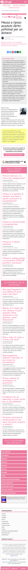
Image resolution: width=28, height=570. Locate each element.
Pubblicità (4, 517)
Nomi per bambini (7, 489)
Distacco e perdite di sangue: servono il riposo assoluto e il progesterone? (13, 197)
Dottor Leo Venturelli (7, 343)
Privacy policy (5, 521)
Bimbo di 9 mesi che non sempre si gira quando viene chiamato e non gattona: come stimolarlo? (13, 314)
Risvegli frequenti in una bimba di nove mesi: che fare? (13, 292)
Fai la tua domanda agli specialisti (14, 441)
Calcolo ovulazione (7, 483)
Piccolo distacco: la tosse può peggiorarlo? (14, 177)
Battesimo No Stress (14, 7)
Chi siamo (4, 515)
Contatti (3, 513)
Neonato (4, 458)
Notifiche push (5, 534)
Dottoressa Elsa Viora (7, 428)
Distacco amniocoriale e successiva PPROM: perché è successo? (14, 260)
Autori (3, 527)
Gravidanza (5, 455)
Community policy (6, 525)
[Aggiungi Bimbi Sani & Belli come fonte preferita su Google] (14, 162)
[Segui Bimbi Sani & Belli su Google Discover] (14, 16)
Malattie (4, 465)
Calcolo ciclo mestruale (9, 493)
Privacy (3, 519)
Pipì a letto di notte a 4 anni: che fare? (13, 338)
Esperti (3, 529)
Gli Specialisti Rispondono (13, 10)
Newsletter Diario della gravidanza (10, 531)
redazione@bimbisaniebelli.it (11, 562)
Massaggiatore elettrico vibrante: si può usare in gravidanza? (13, 359)
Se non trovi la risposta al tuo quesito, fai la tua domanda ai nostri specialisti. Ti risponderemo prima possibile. (14, 151)
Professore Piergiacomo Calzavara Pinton (11, 405)
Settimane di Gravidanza (19, 5)
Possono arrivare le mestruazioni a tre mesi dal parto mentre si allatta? (14, 421)
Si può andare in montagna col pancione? (11, 380)
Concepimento (6, 452)
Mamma (4, 469)
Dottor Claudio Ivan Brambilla (9, 366)
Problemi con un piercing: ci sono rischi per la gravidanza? (14, 399)
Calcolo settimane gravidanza (11, 479)
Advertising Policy (6, 532)
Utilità (6, 10)
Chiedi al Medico (6, 5)
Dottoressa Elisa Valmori (8, 228)
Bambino (4, 462)
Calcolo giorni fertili (8, 486)
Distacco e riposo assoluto (11, 243)
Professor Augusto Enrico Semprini (10, 181)
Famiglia (4, 472)
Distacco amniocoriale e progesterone (14, 223)
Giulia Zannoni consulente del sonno (10, 297)
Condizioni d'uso (5, 523)
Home (2, 10)
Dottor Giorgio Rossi (7, 323)
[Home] (10, 2)
